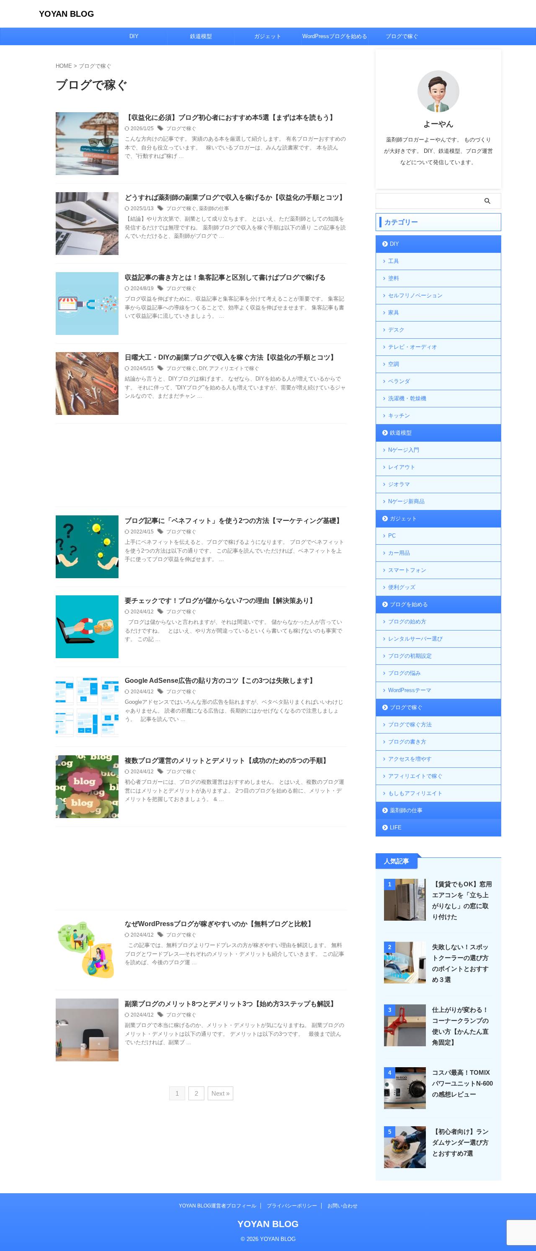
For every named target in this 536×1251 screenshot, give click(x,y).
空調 (393, 364)
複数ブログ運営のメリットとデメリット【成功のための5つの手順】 (227, 760)
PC (392, 536)
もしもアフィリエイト (415, 793)
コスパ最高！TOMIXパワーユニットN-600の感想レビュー (462, 1083)
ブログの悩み (404, 673)
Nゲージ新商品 (406, 501)
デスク (396, 330)
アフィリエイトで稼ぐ (234, 368)
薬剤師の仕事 (214, 208)
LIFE (396, 827)
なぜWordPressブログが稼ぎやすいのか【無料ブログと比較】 (219, 923)
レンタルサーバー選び (415, 639)
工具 (393, 261)
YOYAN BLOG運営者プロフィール (217, 1206)
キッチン (399, 415)
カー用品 (399, 553)
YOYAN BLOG (66, 13)
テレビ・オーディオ (412, 347)
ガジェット (267, 36)
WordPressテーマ (409, 690)
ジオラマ (399, 484)
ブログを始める (409, 604)
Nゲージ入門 (403, 450)
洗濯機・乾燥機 (407, 398)
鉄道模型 (201, 36)
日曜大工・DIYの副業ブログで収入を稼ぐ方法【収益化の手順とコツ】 (231, 357)
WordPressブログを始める (334, 36)
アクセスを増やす (410, 759)
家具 (393, 312)
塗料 (393, 278)
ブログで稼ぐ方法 (410, 724)
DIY (134, 36)
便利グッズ (401, 587)
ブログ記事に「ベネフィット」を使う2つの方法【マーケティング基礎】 (234, 520)
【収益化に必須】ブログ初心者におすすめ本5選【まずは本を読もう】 (230, 117)
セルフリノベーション (415, 295)
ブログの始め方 (407, 621)
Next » (220, 1093)
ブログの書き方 (407, 742)
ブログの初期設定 (410, 656)
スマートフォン (407, 570)
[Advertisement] (201, 467)
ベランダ (399, 381)
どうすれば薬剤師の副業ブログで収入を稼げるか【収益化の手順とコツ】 (235, 197)
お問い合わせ (342, 1206)
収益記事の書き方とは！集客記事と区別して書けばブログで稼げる (225, 277)
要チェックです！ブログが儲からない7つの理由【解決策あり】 (220, 600)
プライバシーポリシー (292, 1206)
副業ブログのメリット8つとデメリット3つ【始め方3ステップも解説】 (231, 1003)
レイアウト (401, 467)
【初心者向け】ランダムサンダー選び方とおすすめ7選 (460, 1142)
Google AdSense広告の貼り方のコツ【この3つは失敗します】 (220, 680)
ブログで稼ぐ (402, 36)
